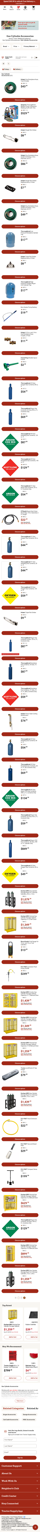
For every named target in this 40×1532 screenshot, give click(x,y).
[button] (24, 3)
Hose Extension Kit (29, 1119)
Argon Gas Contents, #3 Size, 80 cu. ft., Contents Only (29, 410)
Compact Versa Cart (29, 1170)
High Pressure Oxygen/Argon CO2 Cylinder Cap (28, 283)
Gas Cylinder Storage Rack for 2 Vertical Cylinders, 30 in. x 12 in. (29, 892)
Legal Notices (5, 1520)
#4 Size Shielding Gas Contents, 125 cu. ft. (29, 435)
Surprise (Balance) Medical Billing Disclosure (14, 1523)
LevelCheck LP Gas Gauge (29, 1068)
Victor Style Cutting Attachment (29, 714)
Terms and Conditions (8, 1518)
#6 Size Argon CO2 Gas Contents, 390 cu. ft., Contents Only (28, 791)
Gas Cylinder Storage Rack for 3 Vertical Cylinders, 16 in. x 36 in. (29, 1095)
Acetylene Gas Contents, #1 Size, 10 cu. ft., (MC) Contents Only (29, 690)
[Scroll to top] (35, 1527)
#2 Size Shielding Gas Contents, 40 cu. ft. (29, 740)
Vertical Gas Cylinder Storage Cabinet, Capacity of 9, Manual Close (29, 1246)
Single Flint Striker (29, 130)
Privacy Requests (6, 1527)
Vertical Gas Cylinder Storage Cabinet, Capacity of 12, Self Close (29, 917)
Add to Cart (12, 1337)
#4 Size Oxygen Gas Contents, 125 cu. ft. (29, 588)
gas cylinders (14, 1390)
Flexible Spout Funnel (29, 358)
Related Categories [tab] (13, 1408)
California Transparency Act (22, 1518)
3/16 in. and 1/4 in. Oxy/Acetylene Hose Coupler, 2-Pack (29, 334)
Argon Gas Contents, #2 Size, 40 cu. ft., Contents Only (29, 816)
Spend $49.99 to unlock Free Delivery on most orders (20, 1)
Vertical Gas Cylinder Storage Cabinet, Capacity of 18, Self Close (29, 1019)
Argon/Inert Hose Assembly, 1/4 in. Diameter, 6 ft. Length (29, 512)
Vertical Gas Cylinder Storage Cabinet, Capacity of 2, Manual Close (29, 1196)
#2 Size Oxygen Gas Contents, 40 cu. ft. (29, 867)
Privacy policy (5, 1517)
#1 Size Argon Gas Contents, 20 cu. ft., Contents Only (29, 487)
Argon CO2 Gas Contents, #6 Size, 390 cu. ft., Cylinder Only (29, 841)
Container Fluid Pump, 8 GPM (29, 967)
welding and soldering (21, 1398)
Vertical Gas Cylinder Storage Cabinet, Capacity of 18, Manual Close (29, 1044)
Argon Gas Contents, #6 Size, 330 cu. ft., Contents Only (29, 1221)
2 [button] (21, 1297)
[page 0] (15, 1297)
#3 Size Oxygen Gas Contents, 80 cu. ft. (29, 384)
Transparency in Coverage (9, 1524)
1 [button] (18, 1297)
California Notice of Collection (25, 1526)
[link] (11, 38)
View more (20, 1401)
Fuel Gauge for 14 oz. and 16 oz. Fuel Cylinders (29, 943)
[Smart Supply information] (32, 57)
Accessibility (14, 1520)
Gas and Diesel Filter (29, 1144)
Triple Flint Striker (28, 612)
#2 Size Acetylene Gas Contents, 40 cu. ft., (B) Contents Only (29, 766)
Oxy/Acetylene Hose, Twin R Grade (29, 80)
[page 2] (24, 1297)
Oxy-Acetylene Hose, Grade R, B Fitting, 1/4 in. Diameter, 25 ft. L (29, 207)
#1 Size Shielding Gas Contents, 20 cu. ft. (29, 563)
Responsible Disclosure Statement (11, 1521)
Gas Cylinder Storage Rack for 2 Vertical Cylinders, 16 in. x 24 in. (29, 1272)
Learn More (19, 3)
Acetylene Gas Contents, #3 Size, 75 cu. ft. (29, 664)
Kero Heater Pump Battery (29, 307)
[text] (29, 40)
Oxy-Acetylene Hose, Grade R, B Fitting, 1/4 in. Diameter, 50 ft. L (29, 157)
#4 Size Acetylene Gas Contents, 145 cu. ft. (29, 460)
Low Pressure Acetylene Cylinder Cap (29, 233)
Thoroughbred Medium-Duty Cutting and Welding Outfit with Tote (29, 106)
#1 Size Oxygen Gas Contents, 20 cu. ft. (29, 538)
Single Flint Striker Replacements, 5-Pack (29, 181)
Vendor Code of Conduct (9, 1526)
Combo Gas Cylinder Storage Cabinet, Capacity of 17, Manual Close (29, 993)
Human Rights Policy (23, 1524)
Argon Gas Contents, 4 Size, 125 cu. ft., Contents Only (29, 639)
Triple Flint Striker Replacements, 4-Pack (28, 257)
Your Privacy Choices (16, 1517)
